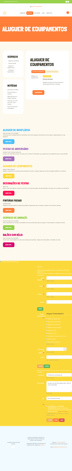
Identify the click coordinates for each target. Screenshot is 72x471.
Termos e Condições (63, 411)
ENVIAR (56, 420)
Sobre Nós (22, 13)
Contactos (49, 13)
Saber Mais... (8, 141)
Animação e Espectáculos (10, 71)
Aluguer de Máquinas (52, 71)
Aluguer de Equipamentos (42, 62)
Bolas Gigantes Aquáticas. (54, 342)
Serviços (29, 13)
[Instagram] (68, 2)
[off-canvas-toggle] (68, 12)
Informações (40, 383)
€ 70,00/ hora (47, 76)
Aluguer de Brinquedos (38, 71)
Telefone (41, 294)
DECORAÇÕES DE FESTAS (16, 183)
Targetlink (42, 445)
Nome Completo (40, 279)
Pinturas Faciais (12, 63)
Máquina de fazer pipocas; (54, 324)
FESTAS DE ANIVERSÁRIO (15, 149)
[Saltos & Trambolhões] (36, 6)
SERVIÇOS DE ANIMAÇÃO (15, 217)
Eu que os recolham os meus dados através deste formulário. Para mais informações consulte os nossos (59, 409)
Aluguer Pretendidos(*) (41, 316)
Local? (42, 357)
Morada (42, 302)
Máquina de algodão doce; (54, 318)
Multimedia (37, 13)
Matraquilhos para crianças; (54, 321)
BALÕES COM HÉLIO (13, 235)
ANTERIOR (40, 366)
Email (42, 286)
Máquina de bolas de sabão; (54, 327)
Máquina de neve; (52, 330)
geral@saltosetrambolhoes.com (60, 447)
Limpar (61, 420)
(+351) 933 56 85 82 (60, 442)
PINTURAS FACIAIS (12, 200)
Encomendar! (38, 92)
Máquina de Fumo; (52, 333)
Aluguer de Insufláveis (13, 60)
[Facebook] (66, 2)
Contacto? (41, 375)
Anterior (50, 420)
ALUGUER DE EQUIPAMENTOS (17, 166)
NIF (43, 398)
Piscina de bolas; (52, 339)
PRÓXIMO (40, 309)
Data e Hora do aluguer (41, 351)
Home (4, 13)
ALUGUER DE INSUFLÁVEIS (16, 130)
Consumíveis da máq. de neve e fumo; (57, 336)
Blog (43, 13)
